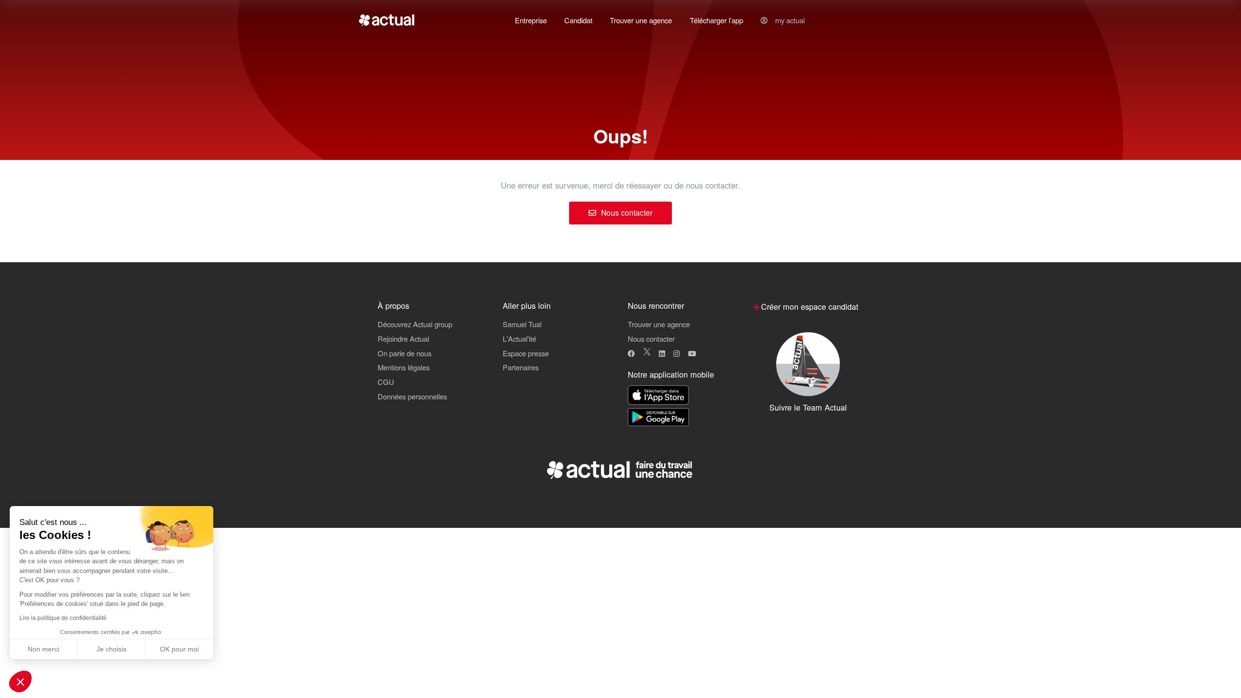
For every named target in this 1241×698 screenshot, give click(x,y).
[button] (20, 681)
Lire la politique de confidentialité (63, 618)
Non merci (43, 649)
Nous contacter (625, 212)
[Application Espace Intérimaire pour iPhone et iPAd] (658, 396)
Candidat (578, 20)
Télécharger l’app (716, 20)
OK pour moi (179, 649)
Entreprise (531, 20)
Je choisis (111, 649)
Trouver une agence (641, 20)
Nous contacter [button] (651, 338)
